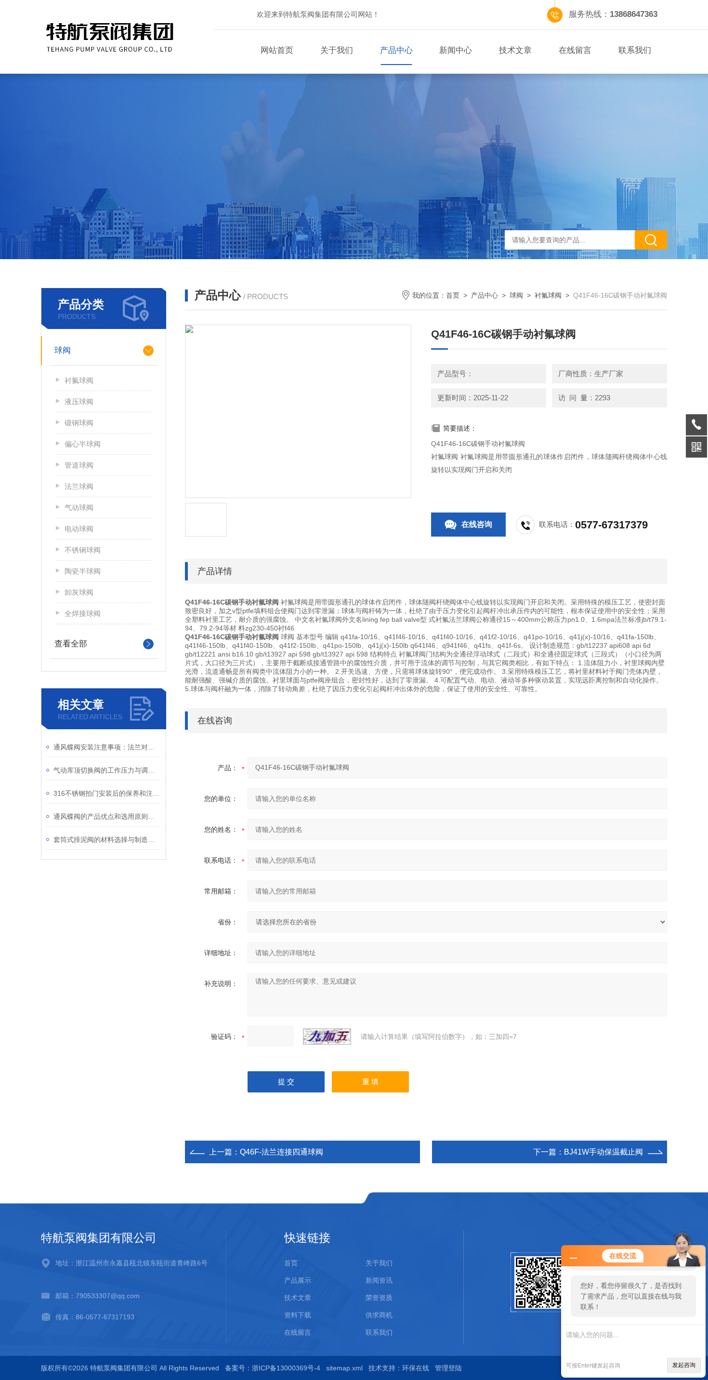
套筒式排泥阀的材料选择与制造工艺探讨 (107, 839)
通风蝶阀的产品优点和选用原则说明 (107, 816)
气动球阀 (79, 507)
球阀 (62, 350)
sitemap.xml (344, 1368)
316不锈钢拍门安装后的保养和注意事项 (107, 793)
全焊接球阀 (83, 613)
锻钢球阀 (79, 423)
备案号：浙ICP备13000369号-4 (272, 1368)
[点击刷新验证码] (327, 1036)
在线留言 (575, 50)
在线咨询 (476, 524)
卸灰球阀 (79, 592)
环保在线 (415, 1368)
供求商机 (379, 1315)
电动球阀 (79, 529)
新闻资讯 (379, 1280)
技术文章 (515, 50)
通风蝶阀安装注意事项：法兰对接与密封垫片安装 (107, 747)
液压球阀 (79, 401)
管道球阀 (79, 465)
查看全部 (70, 643)
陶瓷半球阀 (83, 571)
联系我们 (634, 50)
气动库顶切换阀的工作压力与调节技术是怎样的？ (107, 770)
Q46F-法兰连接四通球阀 (281, 1152)
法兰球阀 (79, 486)
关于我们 (336, 50)
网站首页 (277, 50)
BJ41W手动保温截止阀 (603, 1152)
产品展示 (297, 1280)
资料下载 (297, 1315)
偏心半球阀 (83, 444)
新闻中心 (455, 50)
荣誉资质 (379, 1297)
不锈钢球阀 (83, 550)
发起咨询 (683, 1365)
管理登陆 (448, 1368)
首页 (452, 295)
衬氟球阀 (79, 380)
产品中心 (396, 50)
